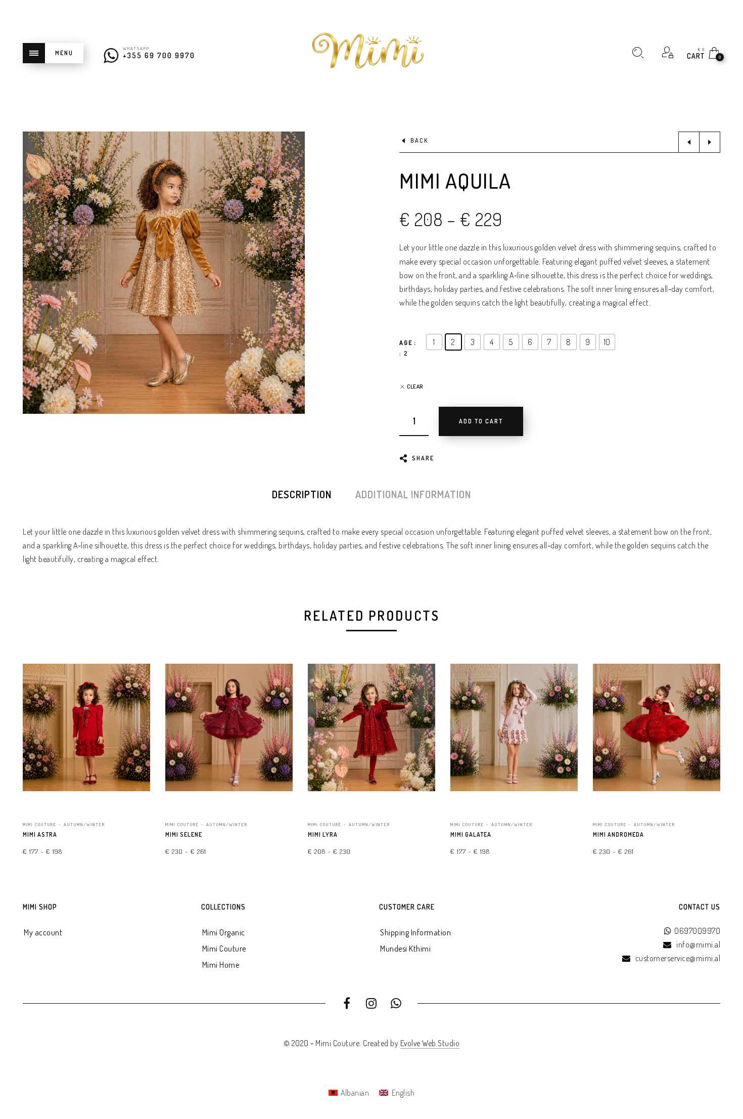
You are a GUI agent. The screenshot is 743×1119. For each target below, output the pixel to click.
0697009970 (697, 931)
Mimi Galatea (470, 834)
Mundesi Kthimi (405, 948)
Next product (710, 142)
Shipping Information (415, 932)
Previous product (689, 142)
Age (406, 343)
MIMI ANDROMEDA (618, 834)
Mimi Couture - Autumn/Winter (64, 824)
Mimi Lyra (323, 834)
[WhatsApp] (396, 1005)
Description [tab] (302, 494)
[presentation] (35, 739)
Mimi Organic (223, 932)
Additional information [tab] (413, 494)
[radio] (434, 342)
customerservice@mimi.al (678, 958)
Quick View (132, 673)
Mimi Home (221, 965)
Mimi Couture (224, 948)
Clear (415, 386)
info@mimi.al (698, 944)
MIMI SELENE (183, 834)
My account (43, 932)
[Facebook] (347, 1005)
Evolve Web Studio (430, 1043)
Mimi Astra (40, 834)
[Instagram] (371, 1005)
